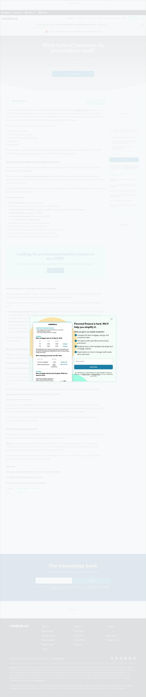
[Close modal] (112, 319)
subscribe (93, 367)
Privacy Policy (96, 374)
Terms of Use (85, 374)
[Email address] (93, 361)
